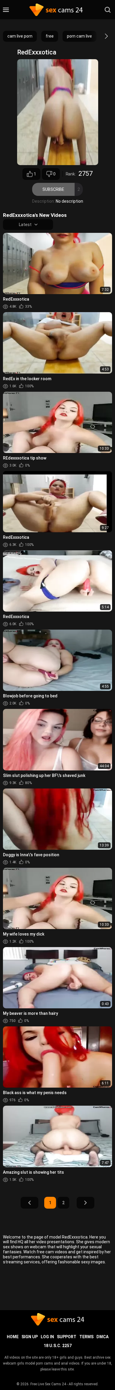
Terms (86, 1336)
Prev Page (29, 1203)
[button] (101, 36)
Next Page (85, 1203)
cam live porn (19, 36)
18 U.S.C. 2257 (58, 1345)
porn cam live (79, 36)
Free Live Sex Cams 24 (48, 1384)
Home (13, 1336)
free (50, 36)
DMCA (102, 1336)
